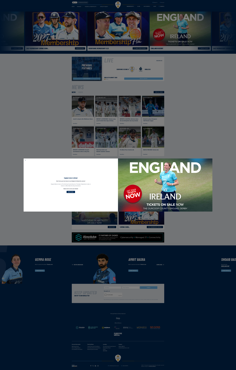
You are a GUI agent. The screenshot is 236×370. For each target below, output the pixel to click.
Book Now (71, 192)
